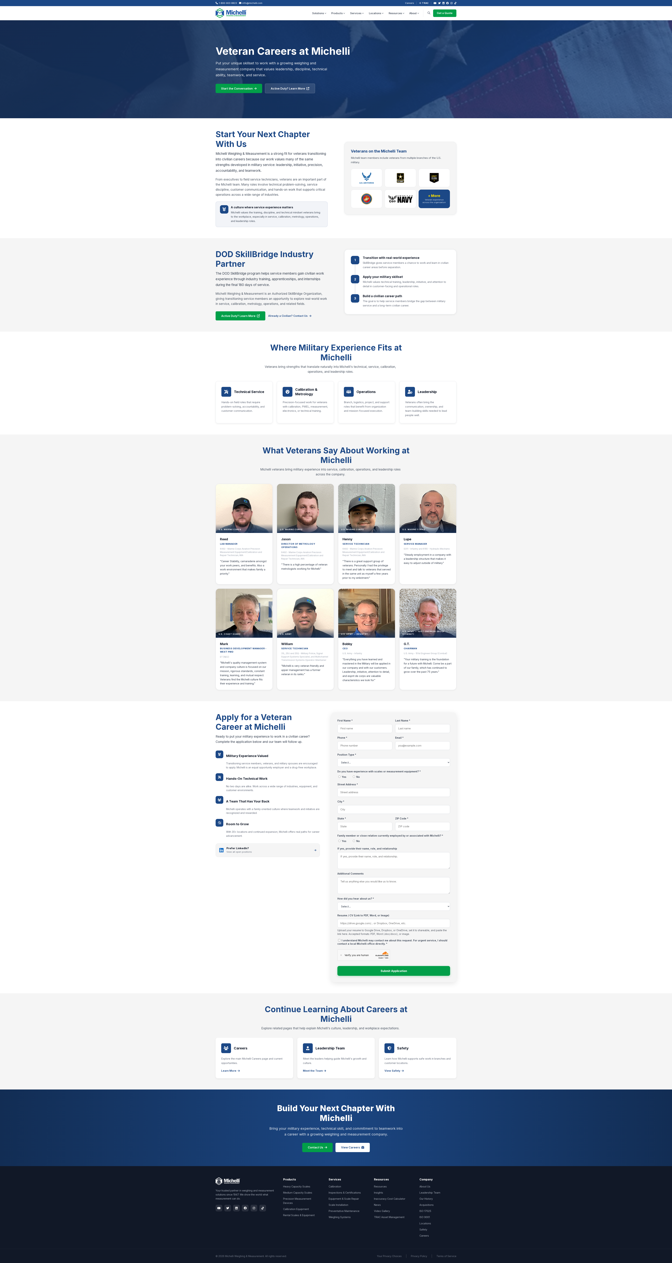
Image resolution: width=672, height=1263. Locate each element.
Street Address (347, 784)
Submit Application (394, 971)
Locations (375, 13)
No (358, 776)
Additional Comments (350, 873)
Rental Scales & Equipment (299, 1215)
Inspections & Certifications (345, 1192)
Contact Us (315, 1147)
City (340, 801)
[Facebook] (447, 3)
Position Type (346, 754)
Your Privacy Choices (389, 1256)
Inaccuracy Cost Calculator (389, 1198)
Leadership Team (429, 1192)
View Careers (350, 1147)
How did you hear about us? (355, 898)
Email (399, 737)
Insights (378, 1192)
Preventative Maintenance (344, 1210)
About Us (424, 1186)
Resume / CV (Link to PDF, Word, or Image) (363, 915)
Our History (426, 1198)
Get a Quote (445, 13)
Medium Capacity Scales (297, 1192)
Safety (423, 1229)
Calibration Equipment (296, 1209)
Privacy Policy (419, 1256)
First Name (345, 720)
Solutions (318, 13)
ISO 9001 (424, 1217)
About (413, 13)
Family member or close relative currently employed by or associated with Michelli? (390, 835)
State (341, 818)
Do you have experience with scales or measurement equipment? (379, 771)
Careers (409, 3)
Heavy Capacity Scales (296, 1186)
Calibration (335, 1186)
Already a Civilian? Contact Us (288, 315)
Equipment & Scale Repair (344, 1198)
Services (355, 13)
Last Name (402, 720)
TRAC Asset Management (389, 1217)
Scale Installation (338, 1204)
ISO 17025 (425, 1210)
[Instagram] (451, 3)
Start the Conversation (237, 88)
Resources (395, 13)
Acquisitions (426, 1204)
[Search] (429, 13)
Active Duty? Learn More (288, 88)
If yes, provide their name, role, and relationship (367, 848)
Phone (342, 737)
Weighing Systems (340, 1217)
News (377, 1204)
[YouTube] (435, 3)
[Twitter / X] (439, 3)
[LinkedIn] (443, 3)
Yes (343, 776)
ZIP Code (401, 818)
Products (337, 13)
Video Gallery (382, 1210)
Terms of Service (446, 1256)
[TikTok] (455, 3)
